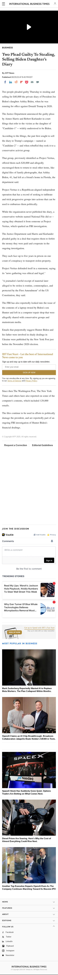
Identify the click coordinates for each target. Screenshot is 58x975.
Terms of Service (14, 381)
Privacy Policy (31, 381)
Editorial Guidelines (42, 445)
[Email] (32, 82)
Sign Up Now (14, 632)
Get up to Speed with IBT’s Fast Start (39, 628)
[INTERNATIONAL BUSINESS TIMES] (29, 4)
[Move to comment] (37, 82)
